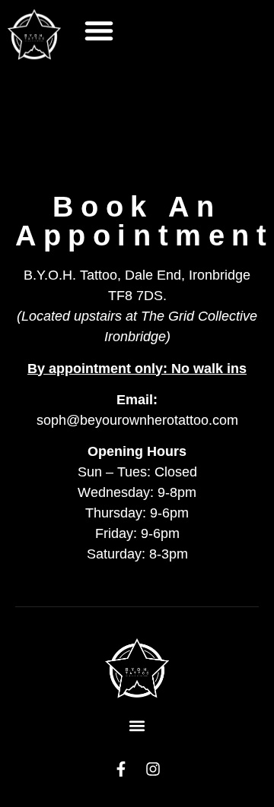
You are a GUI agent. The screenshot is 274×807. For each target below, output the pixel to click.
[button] (99, 30)
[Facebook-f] (121, 769)
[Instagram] (153, 769)
